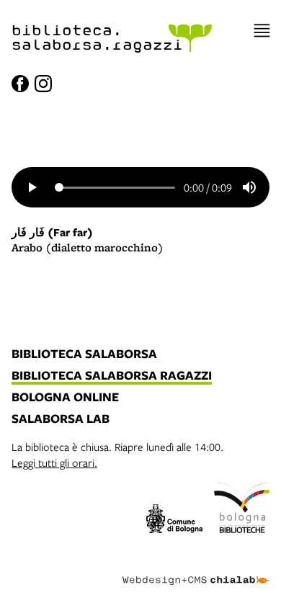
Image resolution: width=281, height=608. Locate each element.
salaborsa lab (61, 419)
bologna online (65, 397)
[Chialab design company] (195, 569)
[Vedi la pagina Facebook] (20, 83)
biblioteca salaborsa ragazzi (112, 376)
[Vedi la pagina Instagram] (43, 83)
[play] (31, 187)
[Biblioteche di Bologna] (242, 510)
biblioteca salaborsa (84, 354)
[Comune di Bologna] (174, 520)
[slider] (115, 187)
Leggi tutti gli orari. (54, 462)
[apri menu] (262, 31)
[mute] (249, 187)
